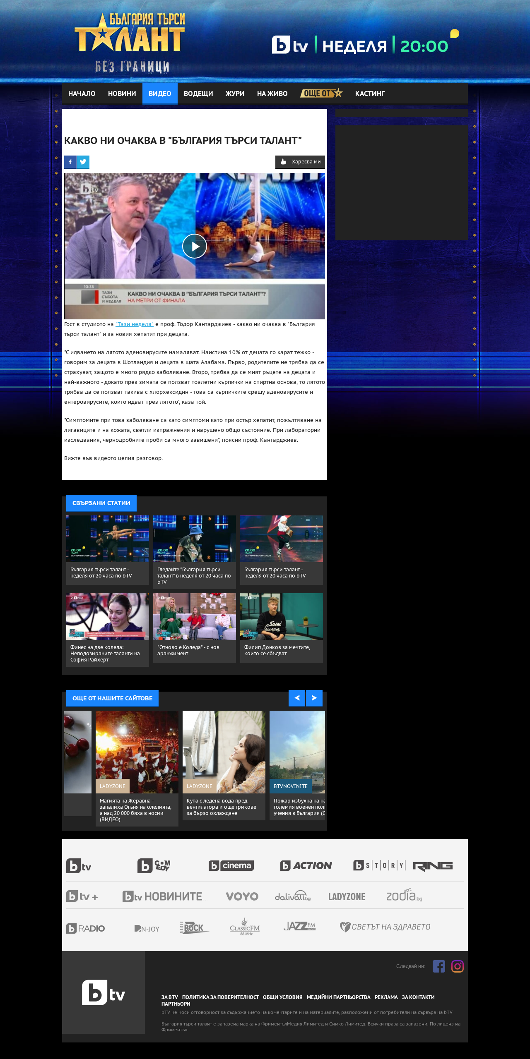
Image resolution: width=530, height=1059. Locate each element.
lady (382, 861)
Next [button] (314, 698)
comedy (173, 861)
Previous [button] (297, 698)
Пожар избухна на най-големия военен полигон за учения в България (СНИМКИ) (106, 807)
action (315, 861)
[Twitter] (83, 162)
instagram (457, 966)
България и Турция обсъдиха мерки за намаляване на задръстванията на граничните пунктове (280, 810)
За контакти (418, 997)
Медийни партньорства (339, 997)
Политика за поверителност (220, 997)
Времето (293, 895)
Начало (82, 93)
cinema (244, 861)
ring (434, 861)
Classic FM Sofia (267, 927)
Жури (235, 93)
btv (101, 861)
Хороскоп (411, 894)
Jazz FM (300, 926)
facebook (439, 966)
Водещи (198, 93)
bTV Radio (102, 928)
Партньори (175, 1004)
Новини (122, 93)
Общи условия (283, 997)
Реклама (386, 997)
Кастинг (370, 93)
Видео (160, 93)
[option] (107, 765)
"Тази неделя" (135, 324)
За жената (349, 896)
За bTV (169, 997)
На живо (272, 93)
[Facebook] (70, 162)
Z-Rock (217, 928)
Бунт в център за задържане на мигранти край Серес (191, 804)
